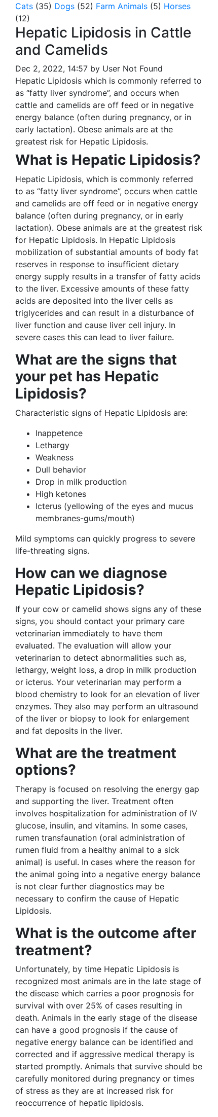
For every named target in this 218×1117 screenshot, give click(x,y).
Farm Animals (122, 6)
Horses (177, 6)
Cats (24, 6)
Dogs (64, 6)
